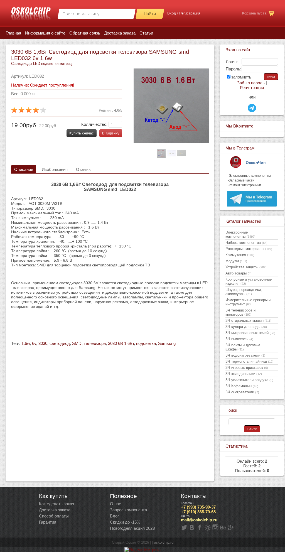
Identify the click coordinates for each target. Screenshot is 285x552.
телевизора (95, 343)
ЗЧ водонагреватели (245, 355)
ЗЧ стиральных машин (248, 320)
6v (34, 343)
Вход (171, 13)
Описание (23, 169)
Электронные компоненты (240, 234)
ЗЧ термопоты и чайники (249, 361)
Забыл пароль (251, 82)
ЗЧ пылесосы (239, 339)
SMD (77, 343)
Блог (114, 516)
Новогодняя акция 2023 (132, 528)
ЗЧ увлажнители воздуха (249, 380)
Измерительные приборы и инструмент (248, 302)
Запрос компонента (128, 509)
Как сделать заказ (56, 503)
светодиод (60, 343)
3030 (42, 343)
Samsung (167, 343)
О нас (115, 503)
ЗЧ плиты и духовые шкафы (242, 347)
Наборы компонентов (246, 243)
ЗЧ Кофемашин (241, 386)
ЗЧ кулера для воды (246, 327)
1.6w (25, 343)
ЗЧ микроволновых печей (250, 333)
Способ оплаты (54, 516)
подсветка (146, 343)
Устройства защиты (246, 267)
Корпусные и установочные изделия (248, 281)
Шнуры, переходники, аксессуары (243, 292)
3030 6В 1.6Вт (121, 343)
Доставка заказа (54, 509)
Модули (236, 261)
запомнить (241, 77)
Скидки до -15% (125, 522)
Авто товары (238, 273)
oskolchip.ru (163, 542)
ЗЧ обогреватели (242, 392)
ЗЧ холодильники (243, 374)
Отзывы (84, 169)
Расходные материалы (248, 249)
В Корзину (110, 133)
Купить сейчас (81, 133)
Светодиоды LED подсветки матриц (41, 64)
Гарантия (47, 522)
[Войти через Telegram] (252, 108)
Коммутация (239, 255)
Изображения (55, 169)
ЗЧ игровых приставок (246, 367)
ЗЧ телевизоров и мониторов (240, 312)
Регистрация (189, 13)
